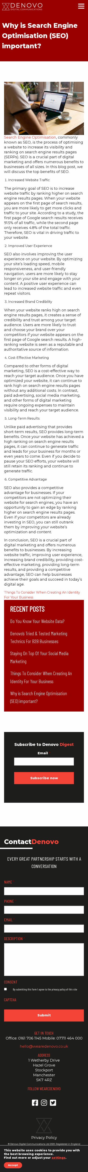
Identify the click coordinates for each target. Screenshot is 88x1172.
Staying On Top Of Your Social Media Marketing (39, 657)
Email (44, 753)
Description (14, 938)
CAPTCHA (10, 999)
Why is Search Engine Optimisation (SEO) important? (38, 697)
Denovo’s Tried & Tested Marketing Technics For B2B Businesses (38, 637)
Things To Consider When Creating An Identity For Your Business (41, 677)
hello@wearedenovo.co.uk (44, 1046)
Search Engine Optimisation (30, 137)
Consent (10, 981)
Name (9, 881)
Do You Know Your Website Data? (37, 621)
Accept (13, 1165)
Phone (10, 901)
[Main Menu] (81, 8)
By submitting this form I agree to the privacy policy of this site (45, 989)
